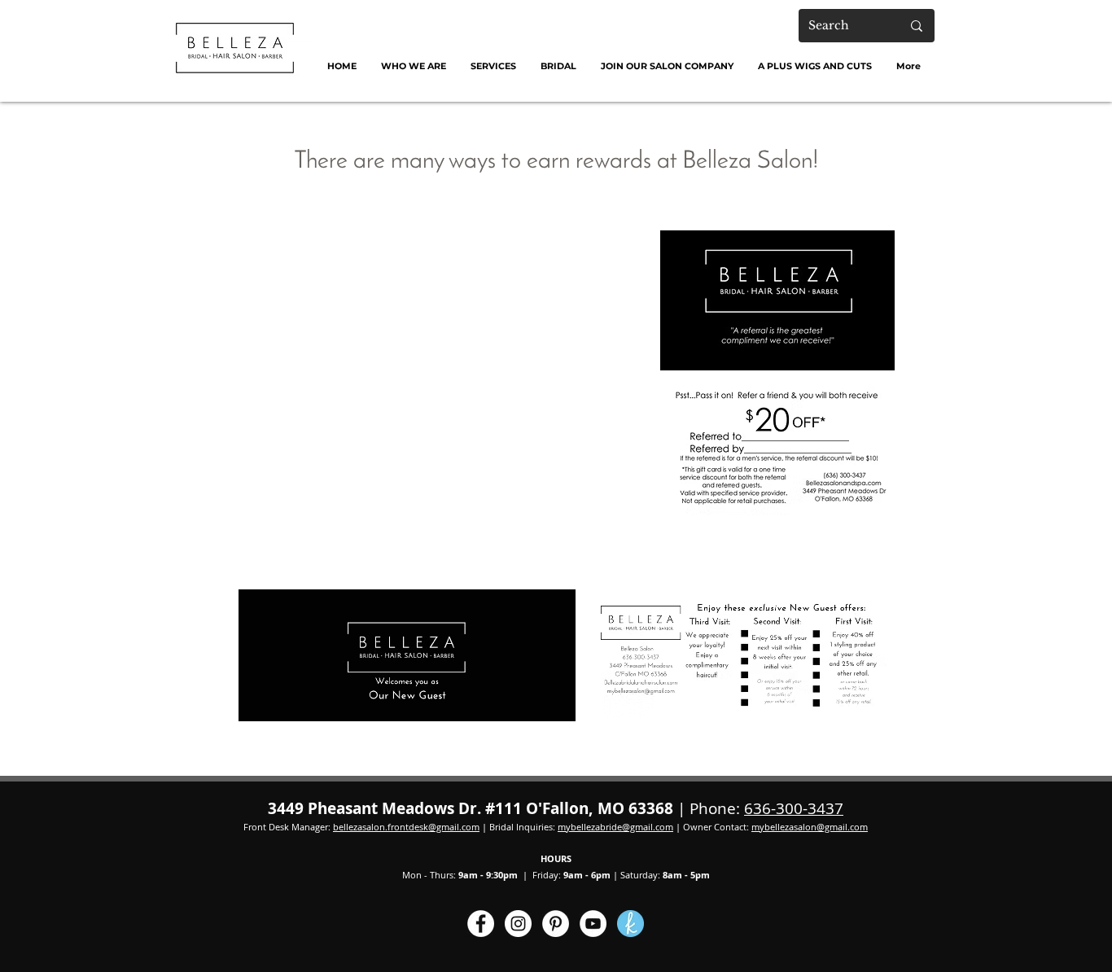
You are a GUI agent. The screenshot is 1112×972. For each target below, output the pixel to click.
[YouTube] (593, 923)
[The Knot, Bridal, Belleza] (630, 923)
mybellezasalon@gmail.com (809, 827)
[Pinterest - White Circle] (555, 923)
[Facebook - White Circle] (480, 923)
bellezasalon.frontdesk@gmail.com (406, 827)
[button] (413, 66)
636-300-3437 (793, 808)
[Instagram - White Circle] (518, 923)
